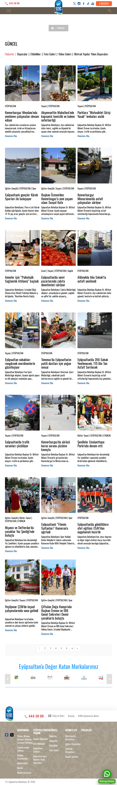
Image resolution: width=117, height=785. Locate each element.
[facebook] (83, 3)
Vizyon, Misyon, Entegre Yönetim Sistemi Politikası (25, 739)
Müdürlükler (22, 763)
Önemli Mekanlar (40, 739)
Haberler (61, 28)
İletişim (71, 716)
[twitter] (74, 3)
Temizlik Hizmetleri (69, 750)
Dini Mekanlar (39, 743)
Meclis (20, 768)
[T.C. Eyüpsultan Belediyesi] (9, 715)
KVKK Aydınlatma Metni (88, 716)
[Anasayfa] (52, 28)
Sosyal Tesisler (71, 756)
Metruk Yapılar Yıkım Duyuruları (91, 54)
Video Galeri (64, 54)
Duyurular (22, 54)
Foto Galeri (50, 54)
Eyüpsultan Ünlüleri (37, 750)
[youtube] (92, 3)
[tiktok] (88, 3)
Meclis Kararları (24, 772)
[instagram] (79, 3)
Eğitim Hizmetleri (73, 744)
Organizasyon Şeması (23, 749)
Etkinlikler (36, 54)
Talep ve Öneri (58, 716)
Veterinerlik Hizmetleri (70, 738)
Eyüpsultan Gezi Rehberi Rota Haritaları (40, 760)
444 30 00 (14, 3)
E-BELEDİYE (104, 3)
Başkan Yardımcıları (22, 757)
